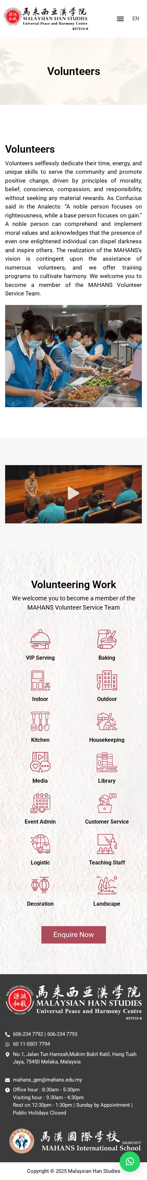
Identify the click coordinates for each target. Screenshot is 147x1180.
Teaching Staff (107, 862)
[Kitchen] (40, 721)
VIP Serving (40, 658)
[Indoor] (40, 680)
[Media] (40, 762)
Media (40, 781)
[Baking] (107, 639)
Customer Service (107, 821)
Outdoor (107, 699)
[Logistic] (40, 844)
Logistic (40, 862)
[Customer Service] (107, 803)
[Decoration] (40, 885)
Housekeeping (106, 740)
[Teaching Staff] (107, 844)
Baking (106, 658)
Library (107, 781)
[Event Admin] (40, 803)
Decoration (40, 904)
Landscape (106, 904)
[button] (120, 18)
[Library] (107, 762)
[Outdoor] (107, 680)
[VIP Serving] (40, 639)
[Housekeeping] (107, 721)
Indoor (40, 699)
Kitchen (40, 740)
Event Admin (40, 821)
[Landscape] (107, 885)
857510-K (80, 29)
